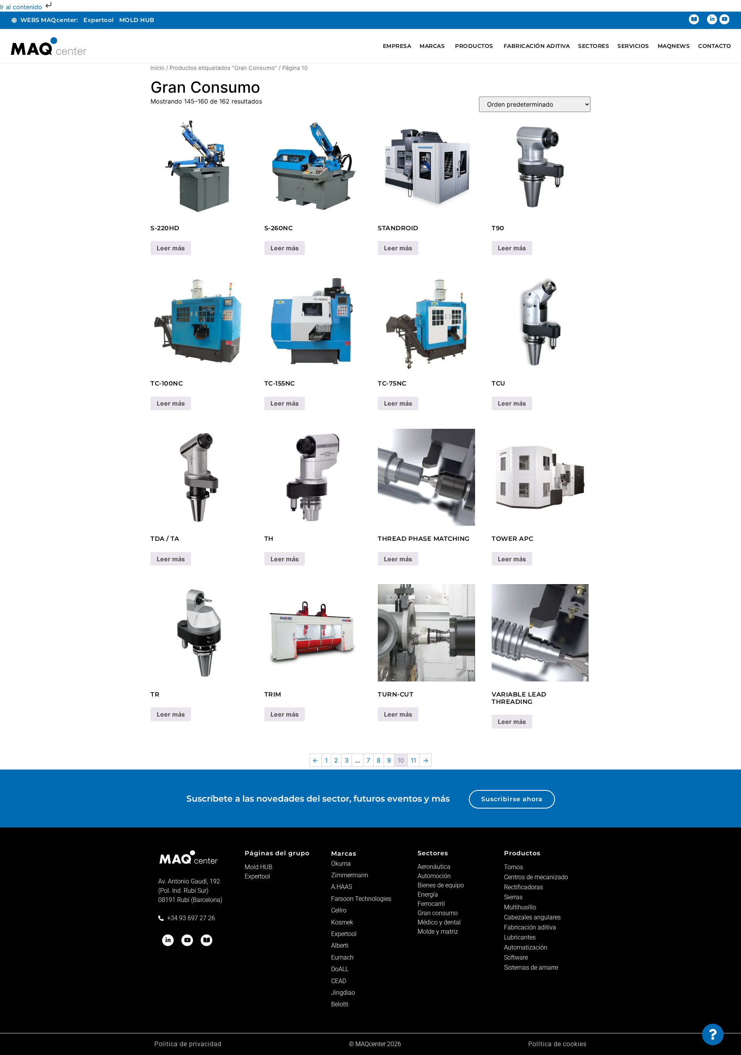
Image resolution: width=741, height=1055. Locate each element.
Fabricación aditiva (530, 927)
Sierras (513, 897)
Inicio (157, 68)
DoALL (340, 969)
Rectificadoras (523, 887)
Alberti (340, 945)
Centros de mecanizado (536, 877)
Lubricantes (520, 937)
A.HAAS (341, 886)
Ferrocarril (431, 903)
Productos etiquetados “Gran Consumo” (223, 68)
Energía (428, 894)
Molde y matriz (438, 931)
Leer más (171, 248)
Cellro (339, 910)
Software (516, 957)
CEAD (338, 981)
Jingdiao (343, 992)
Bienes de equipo (441, 885)
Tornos (513, 867)
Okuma (341, 863)
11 (413, 760)
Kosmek (342, 922)
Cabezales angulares (532, 917)
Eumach (342, 957)
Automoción (434, 876)
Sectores (433, 853)
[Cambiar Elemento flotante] (713, 1034)
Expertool (257, 876)
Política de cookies (557, 1044)
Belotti (340, 1004)
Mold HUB (258, 867)
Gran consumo (438, 913)
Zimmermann (349, 875)
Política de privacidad (188, 1044)
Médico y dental (439, 922)
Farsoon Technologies (361, 898)
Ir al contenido (22, 7)
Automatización (525, 947)
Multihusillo (520, 907)
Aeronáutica (434, 866)
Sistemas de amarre (531, 967)
